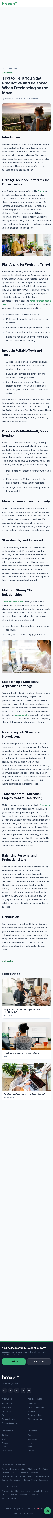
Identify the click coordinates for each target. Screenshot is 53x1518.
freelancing (45, 805)
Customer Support (9, 1476)
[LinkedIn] (10, 1390)
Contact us (32, 1439)
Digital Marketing (42, 1476)
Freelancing (12, 68)
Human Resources (9, 1473)
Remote (35, 1494)
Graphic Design (26, 1476)
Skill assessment (35, 1419)
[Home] (9, 3)
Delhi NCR (15, 1491)
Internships (6, 1407)
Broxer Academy (35, 1415)
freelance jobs (22, 715)
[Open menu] (48, 3)
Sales (23, 1469)
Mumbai (5, 1491)
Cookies (30, 1513)
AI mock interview (9, 1423)
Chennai (5, 1494)
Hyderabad (37, 1491)
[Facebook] (4, 1390)
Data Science (44, 1469)
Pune (46, 1491)
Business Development (11, 1480)
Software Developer (10, 1469)
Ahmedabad (24, 1494)
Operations (43, 1480)
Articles (5, 1443)
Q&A (4, 1439)
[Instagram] (23, 1390)
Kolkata (14, 1494)
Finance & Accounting (29, 1473)
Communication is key (12, 601)
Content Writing (30, 1480)
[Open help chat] (47, 1510)
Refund (31, 1451)
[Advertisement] (26, 35)
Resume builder (8, 1419)
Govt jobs (6, 1415)
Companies (7, 1411)
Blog (4, 68)
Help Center (7, 1451)
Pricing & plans (34, 1411)
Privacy (31, 1443)
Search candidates (36, 1407)
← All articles (7, 961)
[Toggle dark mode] (38, 1513)
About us (32, 1435)
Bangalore (25, 1491)
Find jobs (13, 1361)
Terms (30, 1447)
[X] (16, 1390)
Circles (5, 1435)
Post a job (39, 1361)
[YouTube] (29, 1390)
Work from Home (9, 1498)
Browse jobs (7, 1403)
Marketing (32, 1469)
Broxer (41, 191)
